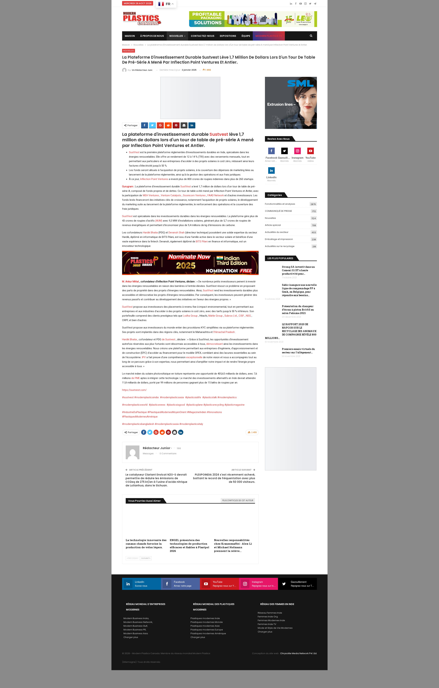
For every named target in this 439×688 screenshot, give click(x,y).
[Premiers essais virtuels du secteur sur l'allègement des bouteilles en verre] (272, 352)
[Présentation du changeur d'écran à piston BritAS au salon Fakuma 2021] (272, 310)
